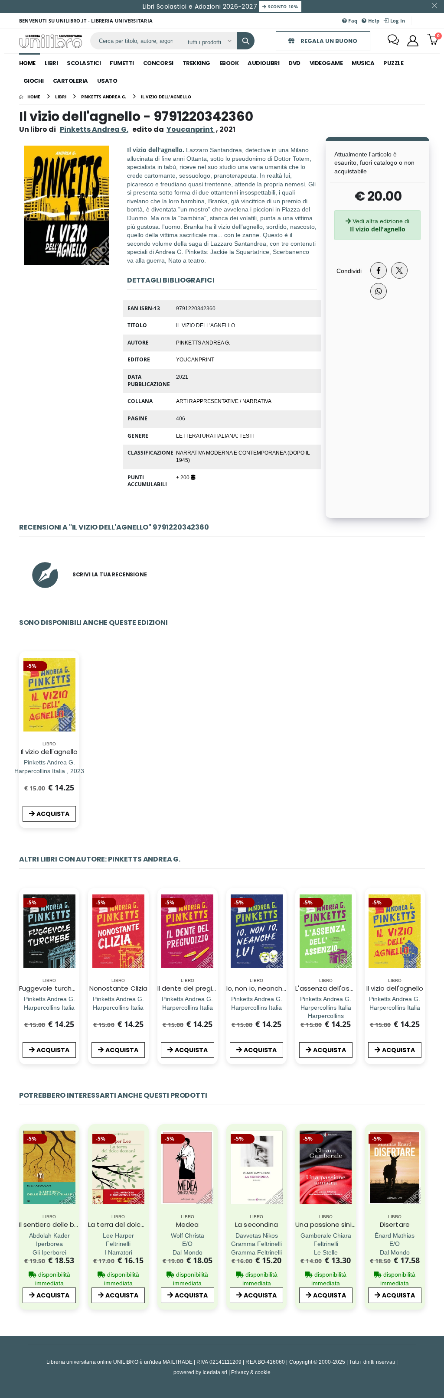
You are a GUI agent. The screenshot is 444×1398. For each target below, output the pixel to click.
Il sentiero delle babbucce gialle (70, 1224)
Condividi (349, 271)
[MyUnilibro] (412, 41)
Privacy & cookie (251, 1372)
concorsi (158, 63)
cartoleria (70, 81)
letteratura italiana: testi (215, 435)
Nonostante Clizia (118, 988)
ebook (229, 63)
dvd (294, 63)
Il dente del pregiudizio (194, 988)
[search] (246, 40)
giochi (33, 81)
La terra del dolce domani (130, 1224)
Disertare (395, 1224)
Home (27, 63)
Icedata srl (214, 1372)
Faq (352, 20)
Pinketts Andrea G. (94, 129)
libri (51, 63)
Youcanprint (195, 359)
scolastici (84, 63)
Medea (187, 1224)
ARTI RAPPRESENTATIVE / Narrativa (223, 400)
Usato (107, 81)
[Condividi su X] (399, 270)
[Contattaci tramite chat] (393, 41)
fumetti (122, 63)
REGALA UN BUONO (328, 41)
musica (363, 63)
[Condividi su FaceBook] (378, 270)
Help (373, 20)
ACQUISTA (52, 814)
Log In (396, 20)
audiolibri (263, 63)
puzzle (393, 63)
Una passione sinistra (330, 1224)
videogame (326, 63)
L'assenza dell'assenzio (332, 988)
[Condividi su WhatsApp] (378, 291)
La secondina (256, 1224)
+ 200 (183, 477)
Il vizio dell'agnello (49, 751)
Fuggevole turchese (51, 988)
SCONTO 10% (282, 6)
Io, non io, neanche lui (260, 988)
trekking (196, 63)
